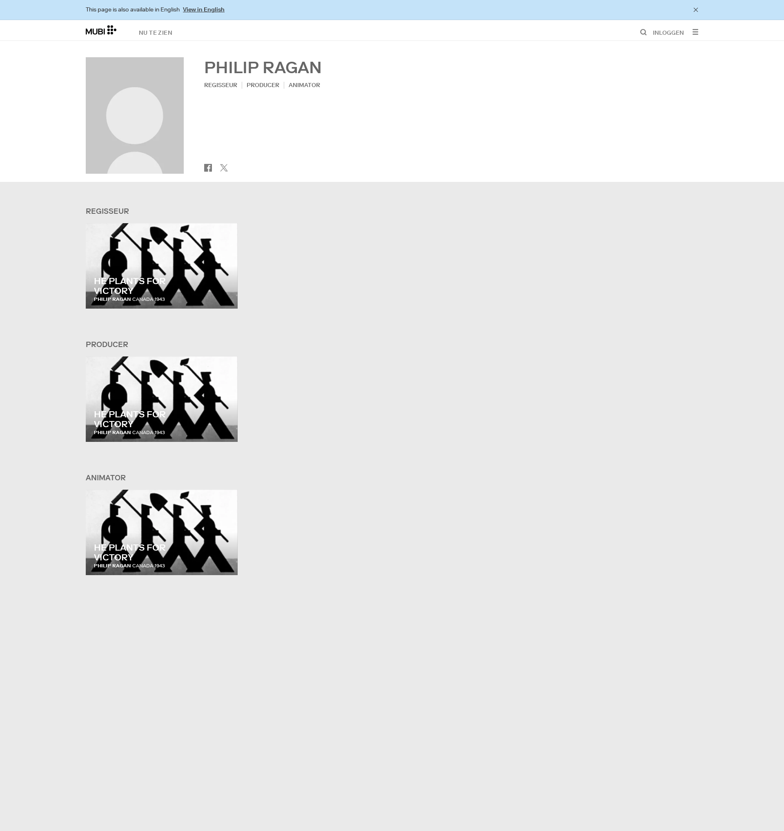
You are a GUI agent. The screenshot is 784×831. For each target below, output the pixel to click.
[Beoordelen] (223, 294)
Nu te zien (155, 32)
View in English (204, 9)
